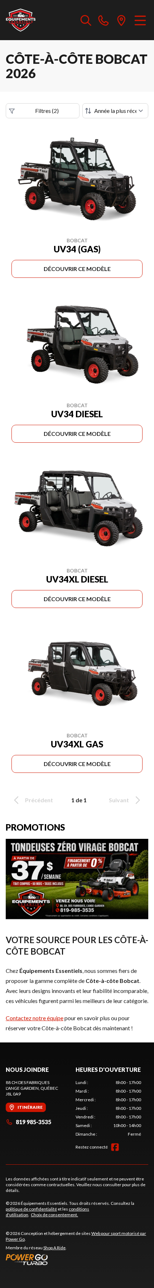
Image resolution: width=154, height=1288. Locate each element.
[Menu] (140, 20)
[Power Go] (77, 1259)
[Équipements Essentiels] (20, 20)
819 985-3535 (33, 1121)
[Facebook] (115, 1147)
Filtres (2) (47, 110)
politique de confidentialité (31, 1209)
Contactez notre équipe (34, 1017)
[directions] (121, 20)
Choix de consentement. (54, 1214)
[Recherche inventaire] (86, 20)
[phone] (103, 20)
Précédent (39, 800)
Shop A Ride (54, 1247)
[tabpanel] (108, 1108)
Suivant (119, 800)
